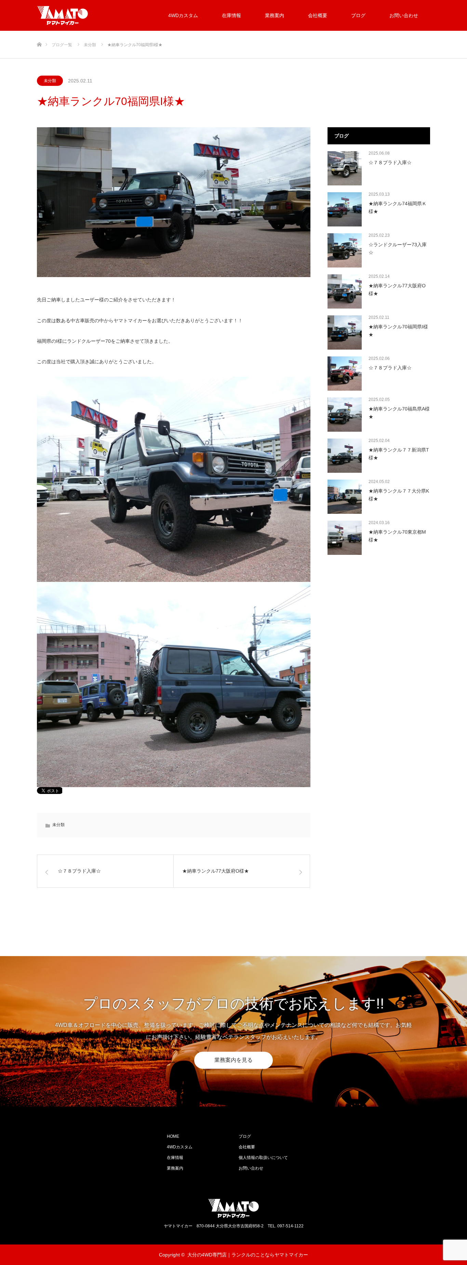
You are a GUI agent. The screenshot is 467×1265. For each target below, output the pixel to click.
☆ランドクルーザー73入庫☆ (398, 248)
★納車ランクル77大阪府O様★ (397, 289)
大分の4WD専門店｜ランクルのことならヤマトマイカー (247, 1254)
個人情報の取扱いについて (263, 1157)
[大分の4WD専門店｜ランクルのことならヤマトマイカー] (88, 15)
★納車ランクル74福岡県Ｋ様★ (398, 207)
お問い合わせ (403, 15)
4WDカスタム (183, 15)
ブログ (358, 15)
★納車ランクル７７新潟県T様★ (399, 453)
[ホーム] (39, 33)
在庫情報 (231, 15)
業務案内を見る (233, 1060)
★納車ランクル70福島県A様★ (399, 412)
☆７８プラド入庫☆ (390, 162)
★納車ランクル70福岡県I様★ (398, 330)
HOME (173, 1136)
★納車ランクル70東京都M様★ (397, 535)
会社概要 (317, 15)
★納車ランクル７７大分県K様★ (399, 494)
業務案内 (274, 15)
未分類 (50, 80)
